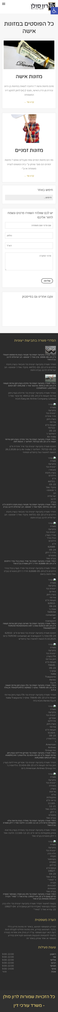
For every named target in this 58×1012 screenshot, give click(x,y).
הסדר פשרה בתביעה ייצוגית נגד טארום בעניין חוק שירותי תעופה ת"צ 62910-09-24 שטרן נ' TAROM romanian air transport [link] (29, 625)
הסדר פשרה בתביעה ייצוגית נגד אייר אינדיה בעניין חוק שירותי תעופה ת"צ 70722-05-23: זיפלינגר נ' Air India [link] (30, 440)
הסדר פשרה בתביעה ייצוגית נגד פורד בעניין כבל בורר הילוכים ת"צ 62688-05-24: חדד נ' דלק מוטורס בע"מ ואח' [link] (30, 562)
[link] (54, 10)
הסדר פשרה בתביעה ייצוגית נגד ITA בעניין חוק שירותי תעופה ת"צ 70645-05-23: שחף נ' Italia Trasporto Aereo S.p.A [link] (30, 687)
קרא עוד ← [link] (29, 102)
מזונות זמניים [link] (29, 150)
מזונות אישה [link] (29, 76)
